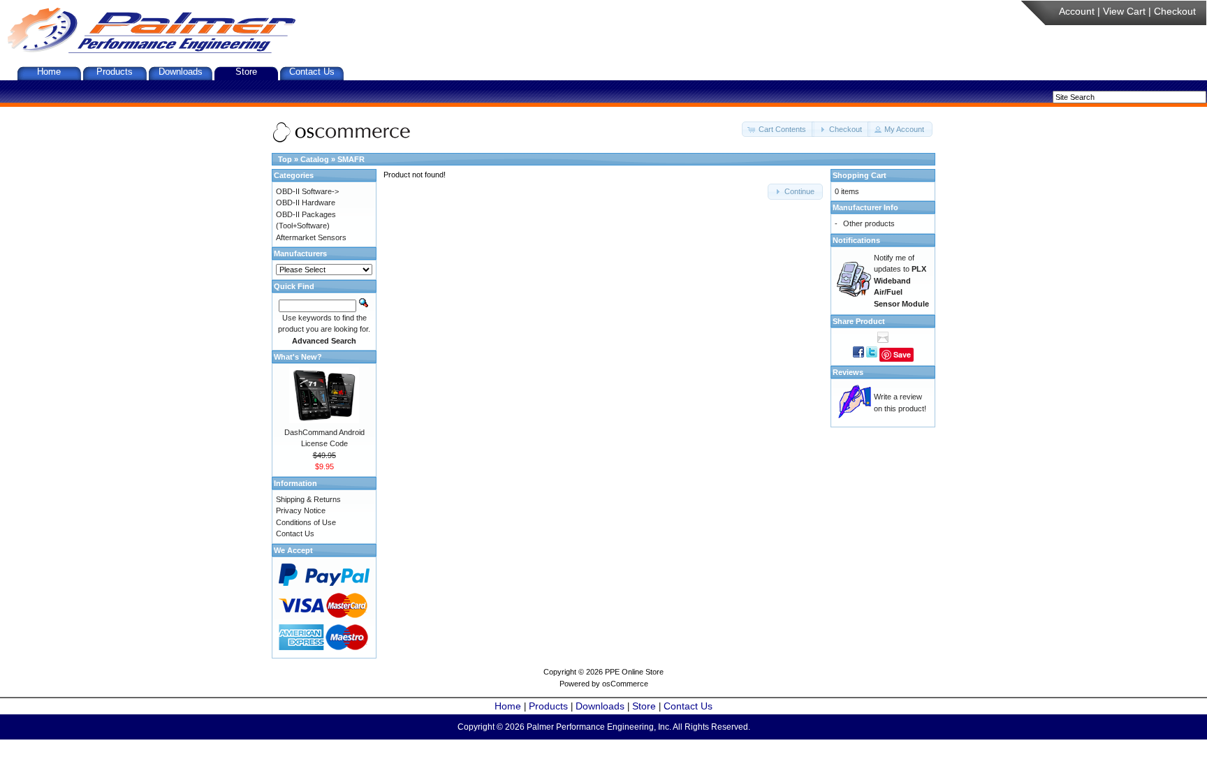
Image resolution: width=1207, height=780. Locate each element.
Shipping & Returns (308, 499)
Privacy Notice (300, 510)
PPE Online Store (634, 672)
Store (246, 71)
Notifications (856, 240)
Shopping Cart (859, 175)
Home (49, 71)
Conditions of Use (306, 522)
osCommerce (625, 683)
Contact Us (312, 71)
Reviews (848, 372)
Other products (869, 223)
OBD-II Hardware (305, 202)
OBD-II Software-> (307, 191)
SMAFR (351, 159)
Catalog (314, 159)
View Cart (1124, 11)
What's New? (298, 357)
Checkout (1175, 11)
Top (285, 159)
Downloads (181, 71)
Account (1077, 11)
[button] (778, 130)
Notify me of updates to (901, 280)
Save (902, 354)
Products (114, 71)
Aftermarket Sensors (311, 237)
